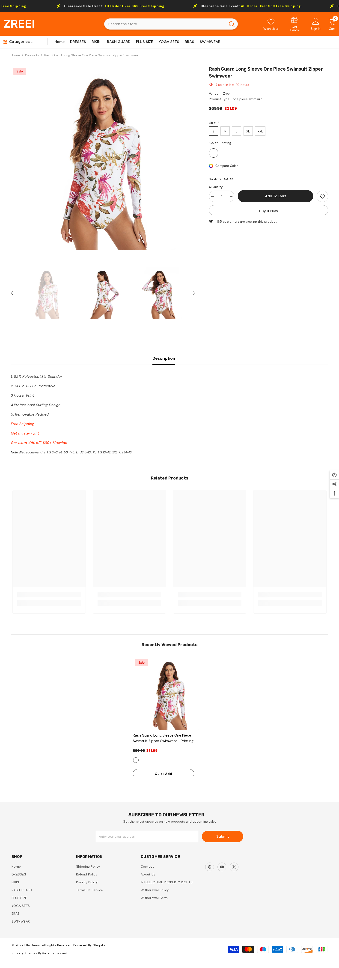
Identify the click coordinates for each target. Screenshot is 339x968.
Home (15, 55)
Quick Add (163, 774)
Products (32, 55)
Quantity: (216, 187)
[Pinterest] (209, 867)
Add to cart (275, 196)
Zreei (226, 93)
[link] (294, 24)
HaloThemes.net (54, 953)
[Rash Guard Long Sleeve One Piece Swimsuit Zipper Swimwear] (169, 693)
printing (136, 760)
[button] (12, 293)
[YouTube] (221, 867)
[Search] (171, 24)
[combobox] (165, 24)
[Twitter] (234, 867)
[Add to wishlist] (322, 196)
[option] (103, 158)
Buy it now (268, 211)
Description (163, 358)
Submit (222, 836)
